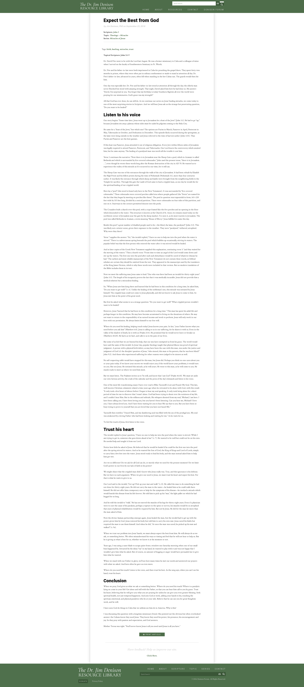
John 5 (116, 32)
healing (115, 49)
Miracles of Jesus (117, 38)
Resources (175, 10)
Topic (193, 669)
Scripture (178, 669)
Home (145, 10)
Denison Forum (214, 10)
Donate (83, 681)
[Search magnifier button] (222, 4)
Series (206, 669)
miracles (124, 49)
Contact (193, 10)
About (159, 10)
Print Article (153, 634)
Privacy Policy (97, 681)
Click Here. (152, 655)
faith (109, 49)
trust (131, 49)
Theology (114, 35)
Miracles (124, 35)
